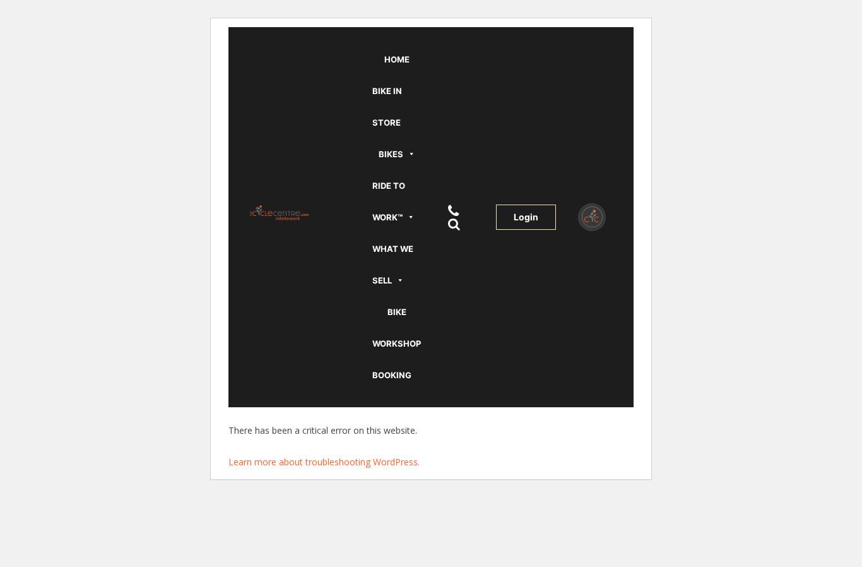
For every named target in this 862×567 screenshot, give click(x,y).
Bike (396, 312)
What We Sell (392, 264)
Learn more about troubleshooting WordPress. (324, 462)
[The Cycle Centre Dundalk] (299, 212)
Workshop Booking (396, 359)
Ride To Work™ (388, 201)
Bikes (391, 154)
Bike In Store (387, 107)
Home (397, 59)
